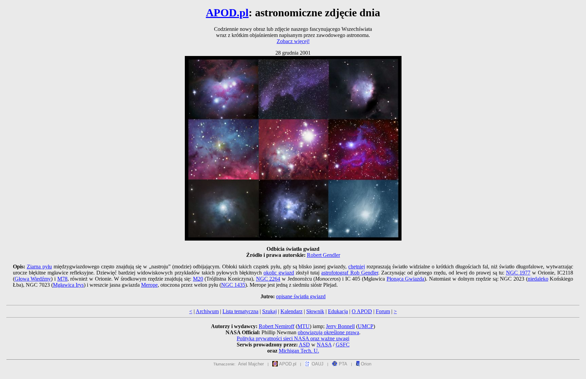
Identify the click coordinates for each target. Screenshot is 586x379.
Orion (365, 363)
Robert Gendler (323, 255)
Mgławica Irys (68, 285)
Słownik (315, 311)
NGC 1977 (518, 273)
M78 (62, 279)
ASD (304, 344)
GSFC (343, 344)
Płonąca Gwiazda (406, 279)
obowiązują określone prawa (328, 332)
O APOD (362, 311)
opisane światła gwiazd (301, 296)
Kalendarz (291, 311)
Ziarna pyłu (39, 266)
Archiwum (207, 311)
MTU (303, 326)
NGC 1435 (233, 285)
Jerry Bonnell (340, 326)
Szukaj (269, 311)
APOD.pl (227, 12)
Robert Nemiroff (276, 326)
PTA (342, 363)
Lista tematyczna (240, 311)
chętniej (356, 266)
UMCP (365, 326)
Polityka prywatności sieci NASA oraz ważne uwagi (293, 338)
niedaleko (538, 279)
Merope (149, 285)
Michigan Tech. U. (299, 351)
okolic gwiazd (278, 273)
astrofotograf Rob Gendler (349, 273)
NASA (324, 344)
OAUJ (317, 363)
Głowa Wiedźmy (33, 279)
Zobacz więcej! (293, 41)
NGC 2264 (268, 279)
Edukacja (338, 311)
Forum (383, 311)
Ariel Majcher (251, 363)
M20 (198, 279)
